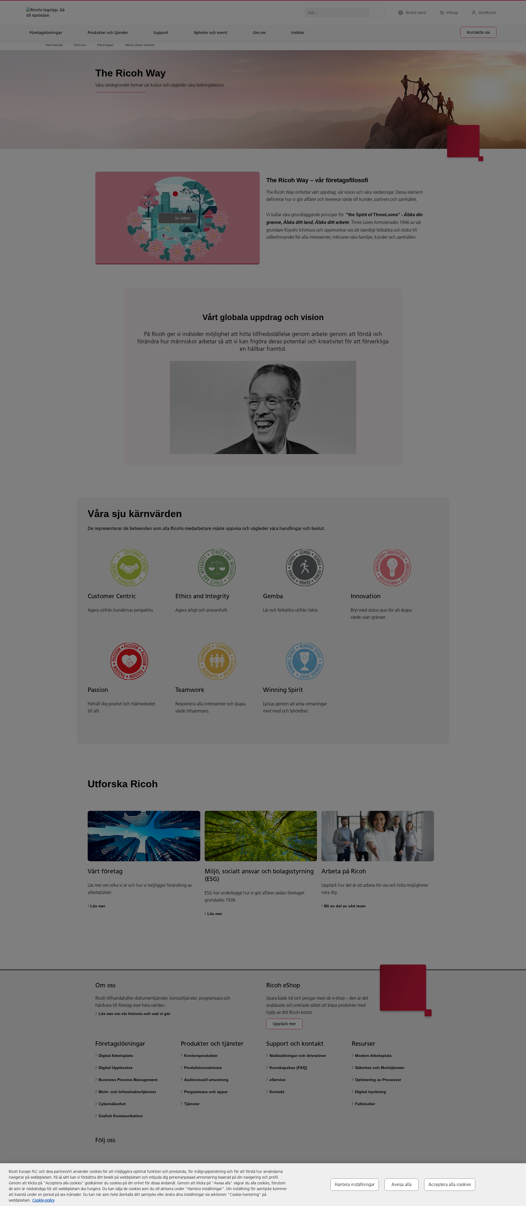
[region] (263, 1184)
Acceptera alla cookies (449, 1184)
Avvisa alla (401, 1184)
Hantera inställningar (355, 1184)
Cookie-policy (43, 1200)
